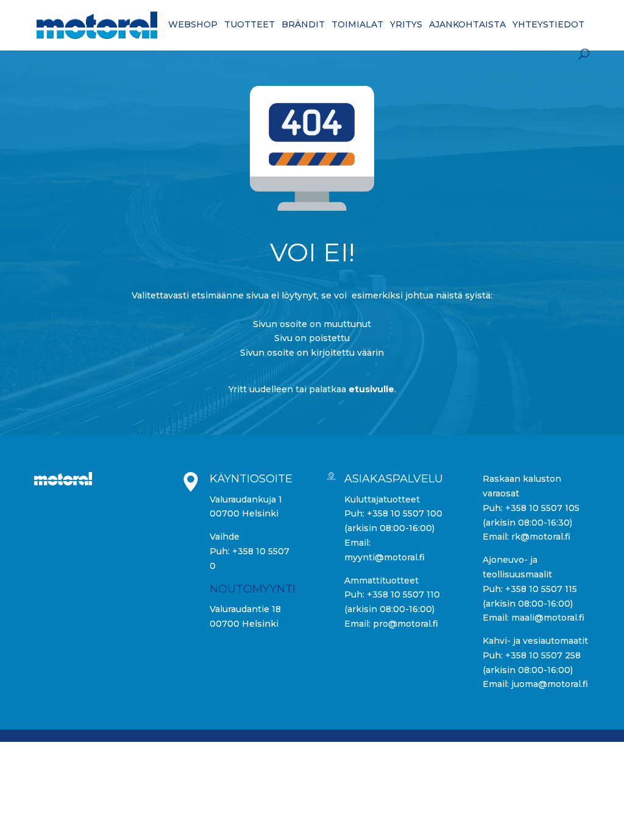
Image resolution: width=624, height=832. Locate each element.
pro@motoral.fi (405, 623)
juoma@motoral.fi (549, 684)
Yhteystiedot (548, 25)
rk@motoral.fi (540, 536)
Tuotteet (249, 25)
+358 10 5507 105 (542, 507)
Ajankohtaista (467, 25)
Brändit (303, 25)
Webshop (193, 25)
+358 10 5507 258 (543, 655)
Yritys (406, 25)
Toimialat (357, 25)
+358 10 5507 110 (403, 594)
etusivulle (371, 389)
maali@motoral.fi (547, 617)
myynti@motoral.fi (384, 557)
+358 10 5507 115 (541, 588)
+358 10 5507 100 (404, 513)
